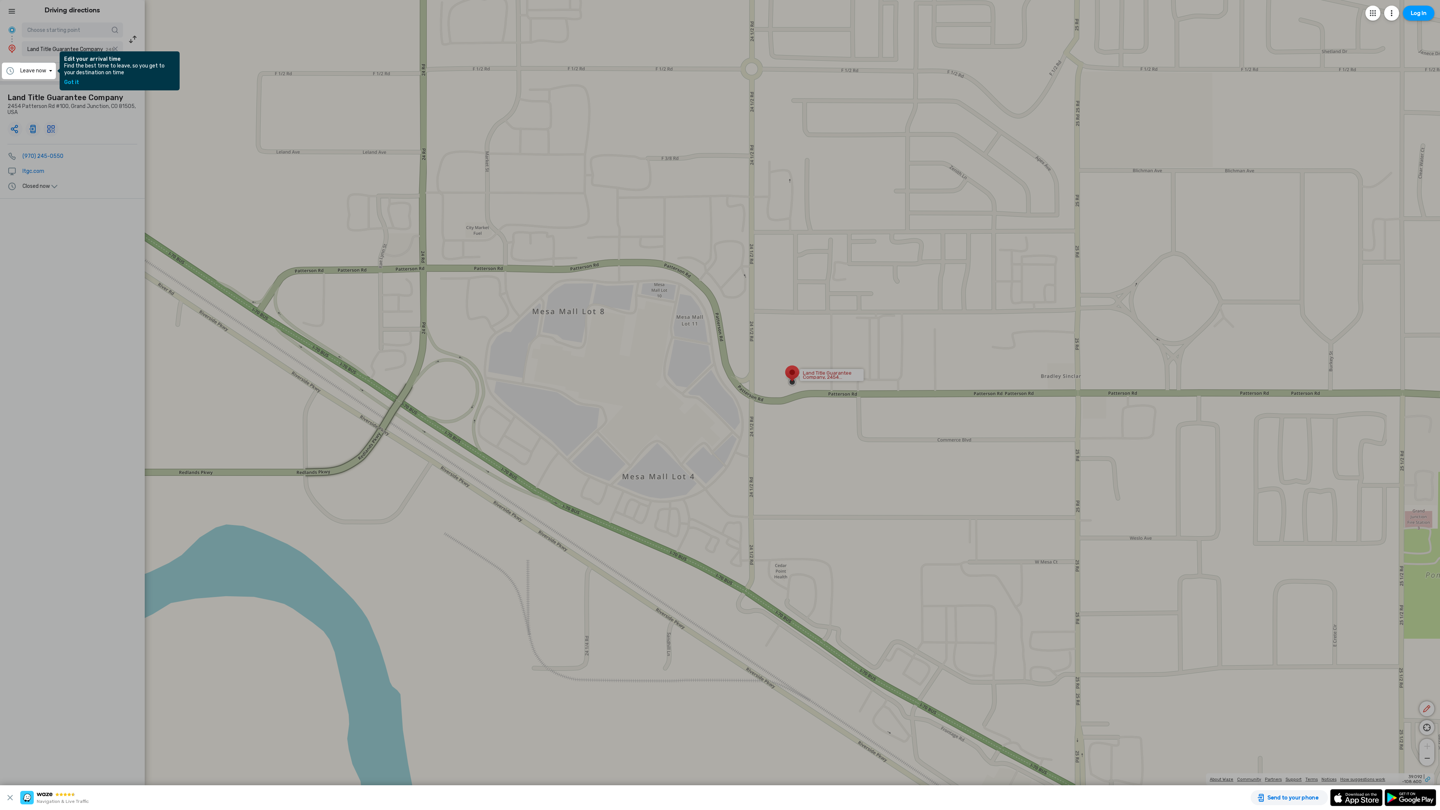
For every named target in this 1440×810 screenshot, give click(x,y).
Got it (71, 83)
